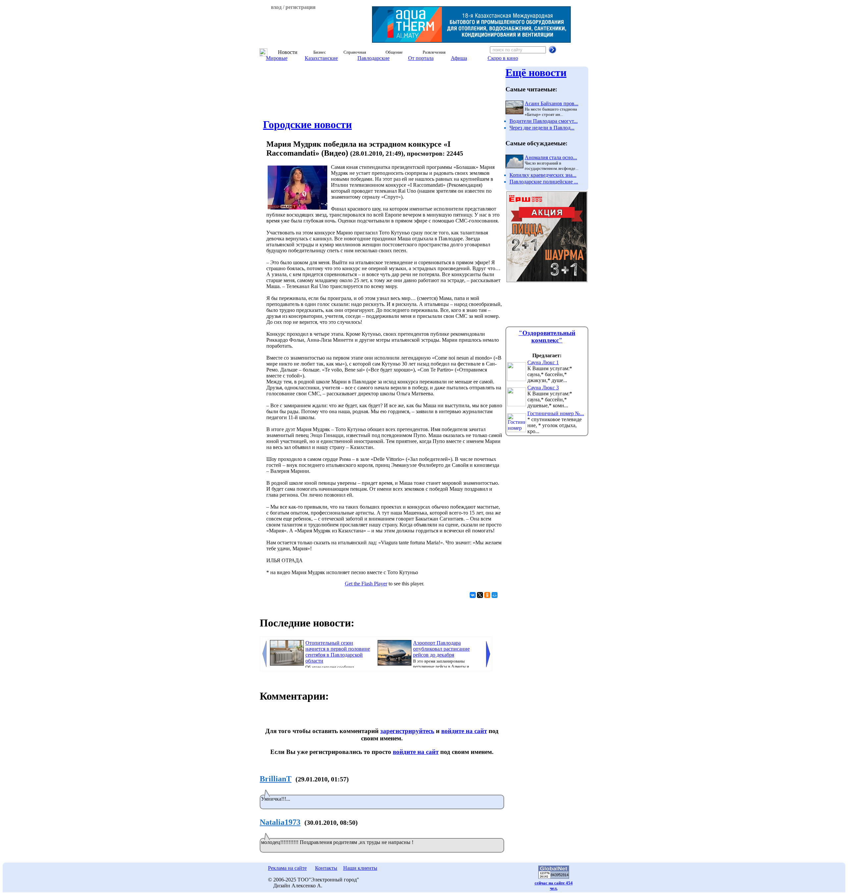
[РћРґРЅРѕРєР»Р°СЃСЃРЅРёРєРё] (487, 595)
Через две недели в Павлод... (541, 127)
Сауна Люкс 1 (543, 362)
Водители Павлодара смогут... (543, 121)
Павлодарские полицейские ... (543, 181)
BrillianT (276, 778)
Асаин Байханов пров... (551, 103)
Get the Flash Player (366, 583)
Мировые (277, 58)
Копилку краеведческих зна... (542, 175)
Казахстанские (321, 58)
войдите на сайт (464, 730)
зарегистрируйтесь (407, 730)
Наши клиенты (360, 868)
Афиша (459, 58)
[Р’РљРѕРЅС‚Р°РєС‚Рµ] (473, 595)
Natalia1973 (280, 822)
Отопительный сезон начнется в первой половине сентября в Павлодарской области (337, 652)
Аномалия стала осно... (551, 157)
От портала (421, 58)
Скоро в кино (503, 58)
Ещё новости (535, 72)
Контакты (326, 868)
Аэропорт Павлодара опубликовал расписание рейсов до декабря (441, 649)
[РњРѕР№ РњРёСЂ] (495, 595)
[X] (480, 595)
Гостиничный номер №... (555, 413)
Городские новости (307, 124)
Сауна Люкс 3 (543, 387)
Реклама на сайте (287, 868)
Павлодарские (373, 58)
